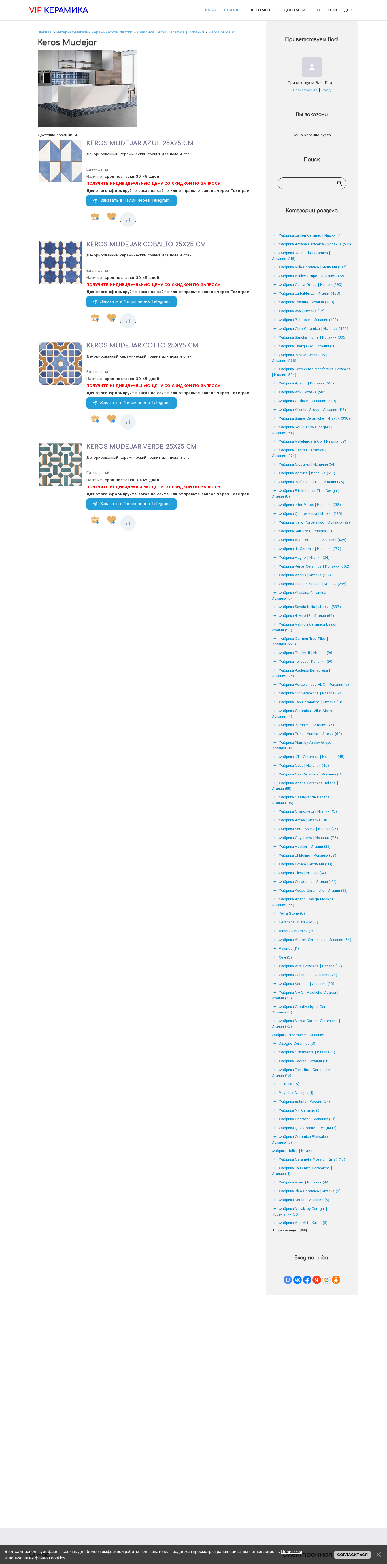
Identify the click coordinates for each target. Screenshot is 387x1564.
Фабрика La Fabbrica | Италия (309, 293)
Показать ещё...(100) (290, 1230)
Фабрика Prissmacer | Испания (298, 1035)
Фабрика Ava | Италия (301, 311)
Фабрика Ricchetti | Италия (306, 653)
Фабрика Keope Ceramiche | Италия (313, 890)
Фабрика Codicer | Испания (307, 401)
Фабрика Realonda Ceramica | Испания (301, 256)
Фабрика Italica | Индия (292, 1151)
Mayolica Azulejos (296, 1093)
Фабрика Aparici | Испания (306, 383)
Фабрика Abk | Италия (303, 392)
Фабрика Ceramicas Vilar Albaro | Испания (304, 713)
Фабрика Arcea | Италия (304, 820)
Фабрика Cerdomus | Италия (308, 882)
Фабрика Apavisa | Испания (307, 473)
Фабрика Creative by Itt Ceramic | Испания (304, 1009)
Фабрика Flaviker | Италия (305, 846)
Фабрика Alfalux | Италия (305, 575)
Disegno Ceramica (297, 1043)
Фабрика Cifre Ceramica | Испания (313, 329)
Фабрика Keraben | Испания (306, 984)
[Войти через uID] (288, 1280)
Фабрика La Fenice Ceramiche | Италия (302, 1171)
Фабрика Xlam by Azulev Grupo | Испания (303, 745)
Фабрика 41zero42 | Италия (306, 616)
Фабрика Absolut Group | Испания (312, 410)
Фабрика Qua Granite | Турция (308, 1128)
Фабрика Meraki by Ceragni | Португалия (299, 1211)
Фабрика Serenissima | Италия (308, 829)
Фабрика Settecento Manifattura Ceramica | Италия (311, 372)
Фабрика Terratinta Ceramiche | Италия (302, 1072)
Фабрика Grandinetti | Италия (308, 811)
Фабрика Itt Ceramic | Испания (310, 549)
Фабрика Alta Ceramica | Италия (310, 966)
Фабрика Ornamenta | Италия (307, 1052)
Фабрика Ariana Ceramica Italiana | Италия (305, 786)
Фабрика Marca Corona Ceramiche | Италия (306, 1023)
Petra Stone (292, 913)
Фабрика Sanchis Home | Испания (312, 337)
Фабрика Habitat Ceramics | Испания (299, 453)
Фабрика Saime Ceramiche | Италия (314, 418)
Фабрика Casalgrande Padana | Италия (302, 800)
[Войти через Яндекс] (316, 1280)
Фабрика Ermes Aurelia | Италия (310, 734)
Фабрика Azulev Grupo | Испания (312, 276)
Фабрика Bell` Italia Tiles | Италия (311, 482)
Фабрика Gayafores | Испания (308, 838)
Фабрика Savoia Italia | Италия (310, 607)
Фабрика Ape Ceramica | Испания (312, 540)
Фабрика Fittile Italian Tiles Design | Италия (305, 493)
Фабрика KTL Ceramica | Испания (312, 757)
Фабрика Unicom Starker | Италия (312, 584)
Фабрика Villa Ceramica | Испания (312, 267)
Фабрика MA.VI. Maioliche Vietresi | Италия (305, 995)
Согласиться (352, 1554)
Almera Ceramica (297, 931)
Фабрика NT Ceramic (300, 1110)
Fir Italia (289, 1084)
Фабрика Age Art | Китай (303, 1223)
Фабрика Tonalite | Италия (306, 302)
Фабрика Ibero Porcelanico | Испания (314, 522)
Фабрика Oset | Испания (304, 765)
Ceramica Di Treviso (298, 922)
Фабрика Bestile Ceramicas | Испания (299, 358)
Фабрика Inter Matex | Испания (310, 505)
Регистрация (305, 90)
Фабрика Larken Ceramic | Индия (310, 235)
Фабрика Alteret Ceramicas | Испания (315, 940)
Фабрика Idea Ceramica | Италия (310, 1191)
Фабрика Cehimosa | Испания (308, 975)
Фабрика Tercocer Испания (306, 661)
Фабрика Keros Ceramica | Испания (314, 566)
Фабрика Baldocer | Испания (308, 320)
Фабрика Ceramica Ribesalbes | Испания (302, 1139)
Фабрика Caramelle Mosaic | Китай (312, 1159)
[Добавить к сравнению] (128, 219)
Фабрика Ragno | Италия (304, 557)
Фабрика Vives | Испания (304, 1182)
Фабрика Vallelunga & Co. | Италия (313, 441)
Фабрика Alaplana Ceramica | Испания (300, 595)
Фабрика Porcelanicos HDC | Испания (314, 684)
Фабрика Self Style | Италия (306, 531)
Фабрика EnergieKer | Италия (307, 346)
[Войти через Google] (326, 1280)
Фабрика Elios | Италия (302, 873)
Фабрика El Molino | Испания (307, 855)
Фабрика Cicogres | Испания (307, 464)
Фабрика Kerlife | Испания (304, 1200)
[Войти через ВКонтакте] (297, 1280)
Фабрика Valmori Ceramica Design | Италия (306, 627)
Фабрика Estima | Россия (304, 1101)
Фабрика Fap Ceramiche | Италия (311, 702)
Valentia (289, 948)
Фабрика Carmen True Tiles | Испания (300, 641)
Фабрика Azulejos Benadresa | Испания (301, 673)
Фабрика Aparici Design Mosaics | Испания (304, 902)
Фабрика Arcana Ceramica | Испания (315, 244)
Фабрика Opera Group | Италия (311, 285)
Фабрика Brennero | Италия (306, 725)
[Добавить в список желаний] (111, 216)
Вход (326, 90)
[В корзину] (95, 216)
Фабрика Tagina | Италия (304, 1061)
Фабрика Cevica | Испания (305, 864)
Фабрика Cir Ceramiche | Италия (311, 693)
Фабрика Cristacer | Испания (307, 1119)
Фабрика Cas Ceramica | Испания (311, 774)
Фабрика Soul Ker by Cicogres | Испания (302, 430)
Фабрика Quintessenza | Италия (310, 514)
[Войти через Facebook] (307, 1280)
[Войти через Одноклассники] (336, 1280)
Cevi (285, 957)
